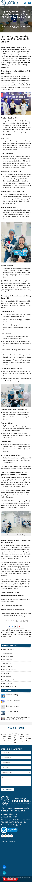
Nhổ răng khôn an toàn (9, 686)
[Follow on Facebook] (2, 835)
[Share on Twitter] (12, 626)
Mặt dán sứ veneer (8, 656)
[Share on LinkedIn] (22, 626)
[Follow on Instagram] (5, 835)
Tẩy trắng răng (7, 676)
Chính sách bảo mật (12, 712)
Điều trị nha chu (7, 683)
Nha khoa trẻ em (7, 663)
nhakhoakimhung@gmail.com (13, 606)
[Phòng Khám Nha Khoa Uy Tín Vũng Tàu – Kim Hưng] (9, 3)
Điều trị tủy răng (7, 660)
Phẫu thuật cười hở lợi (9, 670)
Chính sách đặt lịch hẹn (13, 700)
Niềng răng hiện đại (8, 649)
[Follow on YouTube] (11, 835)
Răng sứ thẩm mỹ (8, 666)
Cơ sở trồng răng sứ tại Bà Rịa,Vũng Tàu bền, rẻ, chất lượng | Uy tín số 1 (18, 718)
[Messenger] (4, 867)
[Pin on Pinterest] (19, 626)
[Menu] (29, 3)
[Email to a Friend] (16, 626)
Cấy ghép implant (7, 653)
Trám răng (6, 673)
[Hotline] (4, 879)
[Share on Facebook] (9, 626)
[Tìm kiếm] (25, 3)
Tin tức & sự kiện (14, 25)
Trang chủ (5, 25)
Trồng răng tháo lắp (9, 680)
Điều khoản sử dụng (12, 695)
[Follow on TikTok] (8, 835)
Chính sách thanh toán (12, 706)
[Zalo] (4, 873)
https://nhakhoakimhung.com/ (15, 610)
